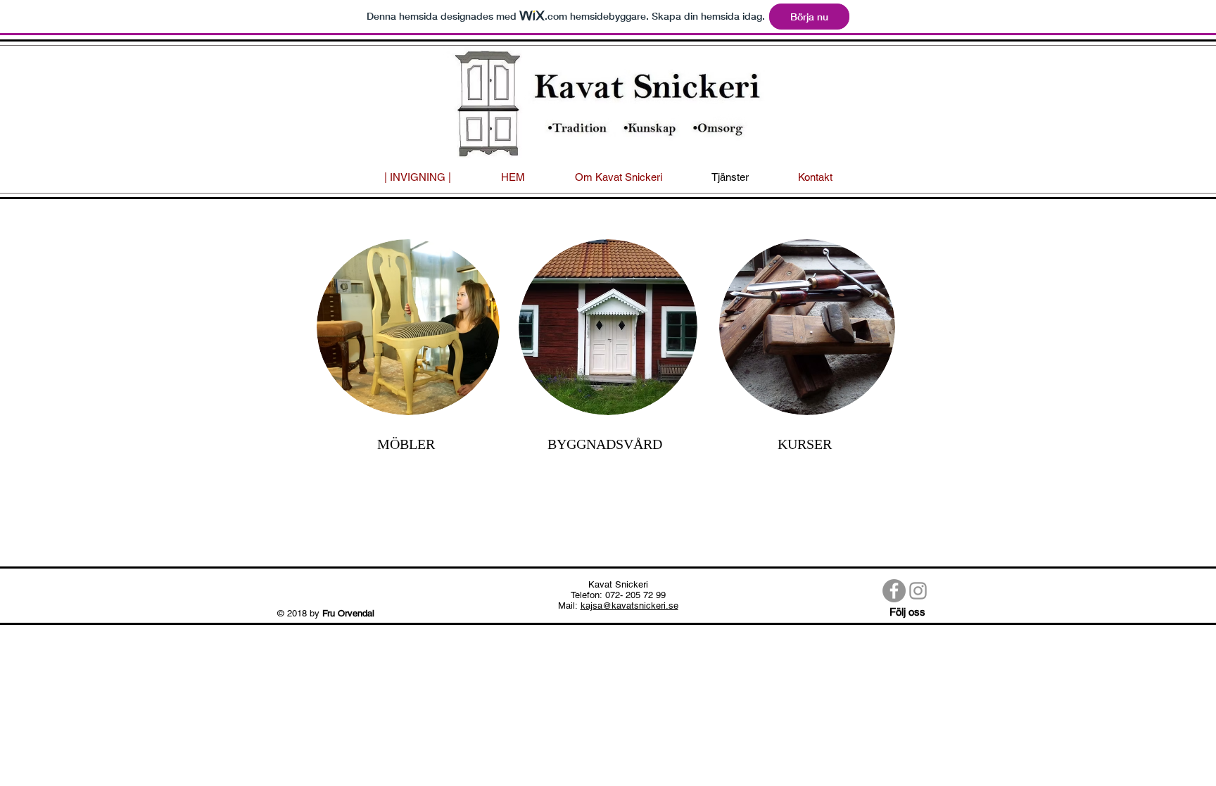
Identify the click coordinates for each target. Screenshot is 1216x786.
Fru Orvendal (349, 613)
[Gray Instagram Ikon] (918, 590)
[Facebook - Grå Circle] (894, 590)
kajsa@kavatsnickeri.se (629, 605)
